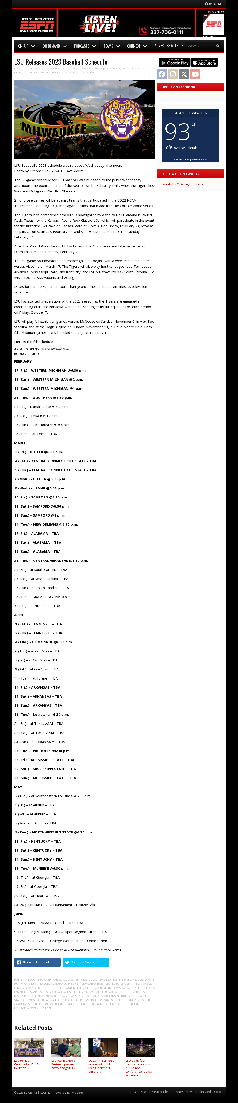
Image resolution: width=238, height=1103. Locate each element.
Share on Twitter (82, 962)
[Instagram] (210, 4)
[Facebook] (206, 4)
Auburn (109, 983)
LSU (41, 992)
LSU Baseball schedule (117, 992)
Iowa (116, 987)
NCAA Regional (56, 996)
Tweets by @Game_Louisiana (182, 184)
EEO (133, 1091)
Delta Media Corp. (208, 1091)
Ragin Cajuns (45, 1000)
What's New (86, 72)
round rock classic (69, 1000)
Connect (133, 46)
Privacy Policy (182, 1091)
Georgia (91, 987)
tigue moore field (116, 1004)
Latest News (130, 68)
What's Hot (69, 72)
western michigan (39, 1008)
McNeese (140, 992)
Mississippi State (25, 996)
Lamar (18, 992)
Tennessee (71, 1004)
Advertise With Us (169, 45)
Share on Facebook (36, 962)
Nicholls (123, 996)
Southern (56, 1004)
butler (120, 983)
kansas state (130, 987)
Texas (83, 1004)
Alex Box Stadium (76, 983)
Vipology (78, 1092)
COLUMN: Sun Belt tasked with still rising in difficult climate (101, 1066)
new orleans (107, 996)
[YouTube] (220, 4)
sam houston (93, 1000)
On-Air (23, 46)
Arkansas (95, 983)
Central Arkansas (138, 983)
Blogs (83, 68)
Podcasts (81, 46)
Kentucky (147, 987)
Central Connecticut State (33, 987)
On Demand (51, 46)
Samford (110, 1000)
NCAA (41, 996)
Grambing (105, 987)
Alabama (57, 983)
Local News (97, 979)
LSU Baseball (92, 992)
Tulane (135, 1004)
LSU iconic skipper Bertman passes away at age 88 (64, 1064)
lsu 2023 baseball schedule (63, 992)
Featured (95, 68)
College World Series (69, 987)
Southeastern (38, 1004)
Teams (108, 46)
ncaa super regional (82, 996)
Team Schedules (49, 72)
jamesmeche (37, 68)
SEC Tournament (129, 1000)
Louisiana (30, 992)
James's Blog (111, 68)
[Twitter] (215, 4)
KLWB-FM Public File (154, 1091)
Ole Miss (29, 1000)
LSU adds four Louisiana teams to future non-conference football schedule (139, 1067)
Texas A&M (95, 1004)
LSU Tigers (30, 72)
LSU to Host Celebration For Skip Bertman (28, 1064)
